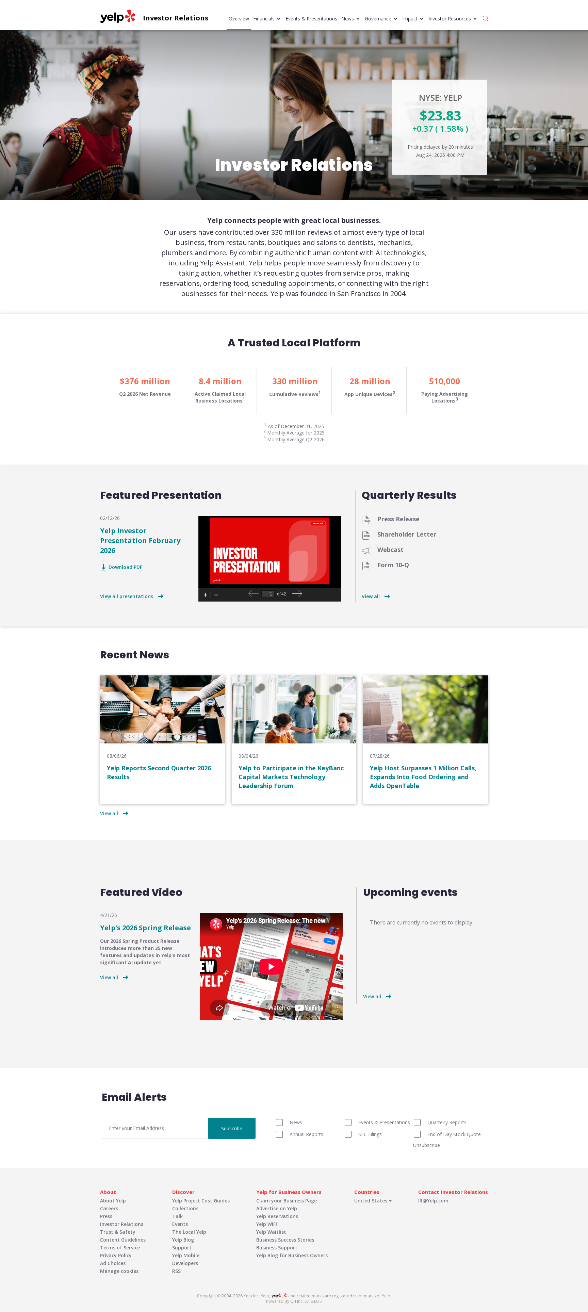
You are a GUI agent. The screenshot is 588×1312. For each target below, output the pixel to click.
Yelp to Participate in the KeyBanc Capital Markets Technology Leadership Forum (291, 777)
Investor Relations (121, 1224)
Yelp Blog (183, 1239)
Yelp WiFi (266, 1224)
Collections (185, 1208)
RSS (176, 1271)
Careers (109, 1208)
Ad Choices (113, 1263)
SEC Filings (370, 1134)
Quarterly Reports (447, 1122)
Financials (264, 18)
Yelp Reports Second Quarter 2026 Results (159, 772)
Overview (239, 18)
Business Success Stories (285, 1239)
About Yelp (113, 1200)
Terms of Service (120, 1247)
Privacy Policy (116, 1255)
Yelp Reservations (277, 1216)
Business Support (276, 1247)
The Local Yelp (189, 1232)
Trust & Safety (117, 1232)
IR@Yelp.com (433, 1200)
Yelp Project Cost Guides (201, 1200)
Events (180, 1224)
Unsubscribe (426, 1145)
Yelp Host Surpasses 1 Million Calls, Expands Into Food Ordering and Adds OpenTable (423, 777)
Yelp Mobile (185, 1255)
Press (106, 1216)
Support (182, 1247)
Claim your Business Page (286, 1200)
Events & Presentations (311, 18)
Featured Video (141, 892)
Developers (185, 1263)
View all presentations (126, 596)
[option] (145, 390)
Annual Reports (306, 1134)
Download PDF (125, 567)
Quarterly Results (409, 495)
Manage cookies (119, 1271)
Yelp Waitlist (271, 1232)
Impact (410, 18)
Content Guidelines (123, 1239)
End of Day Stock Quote (454, 1134)
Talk (177, 1216)
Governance (378, 18)
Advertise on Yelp (276, 1208)
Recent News (134, 655)
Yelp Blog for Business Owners (292, 1255)
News (347, 18)
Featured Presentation (161, 495)
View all (371, 596)
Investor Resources (449, 18)
